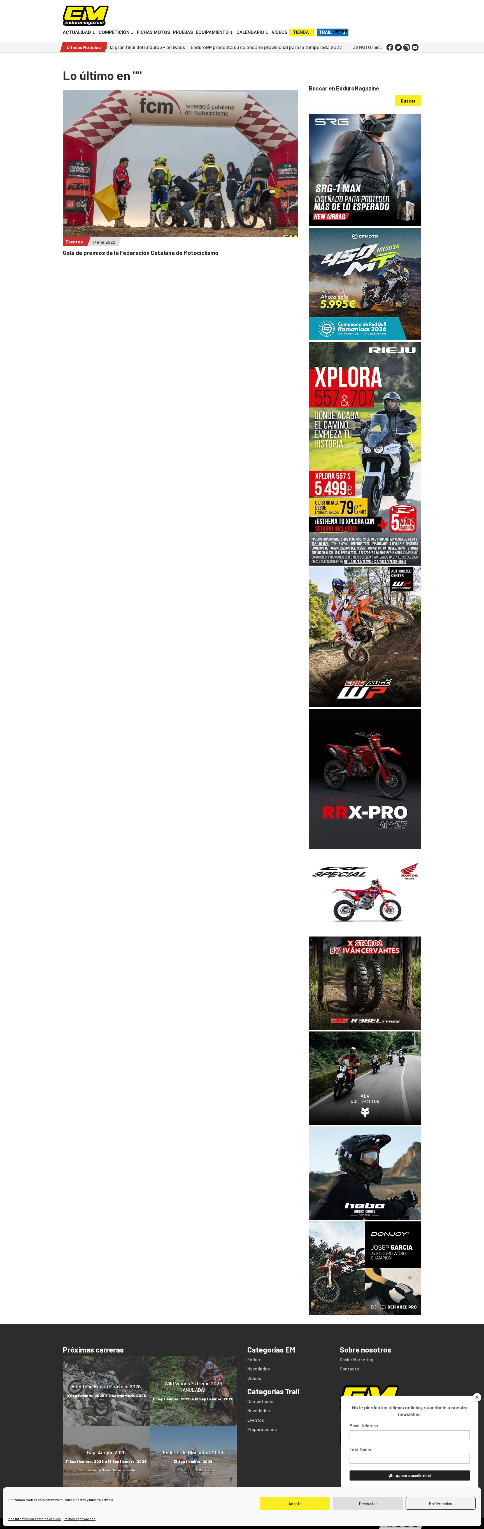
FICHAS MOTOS (153, 33)
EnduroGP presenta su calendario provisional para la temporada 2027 (197, 47)
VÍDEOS (279, 33)
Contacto (349, 1368)
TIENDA (301, 32)
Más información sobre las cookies (34, 1519)
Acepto (295, 1503)
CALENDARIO (250, 33)
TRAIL (325, 32)
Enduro (254, 1359)
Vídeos (254, 1378)
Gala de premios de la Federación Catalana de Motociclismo (140, 252)
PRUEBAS (183, 33)
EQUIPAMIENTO (212, 33)
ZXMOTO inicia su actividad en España (325, 47)
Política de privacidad (80, 1519)
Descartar (368, 1503)
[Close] (477, 1397)
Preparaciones (262, 1429)
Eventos (74, 241)
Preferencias (440, 1503)
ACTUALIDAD (77, 33)
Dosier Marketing (356, 1359)
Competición (260, 1401)
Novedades (258, 1368)
